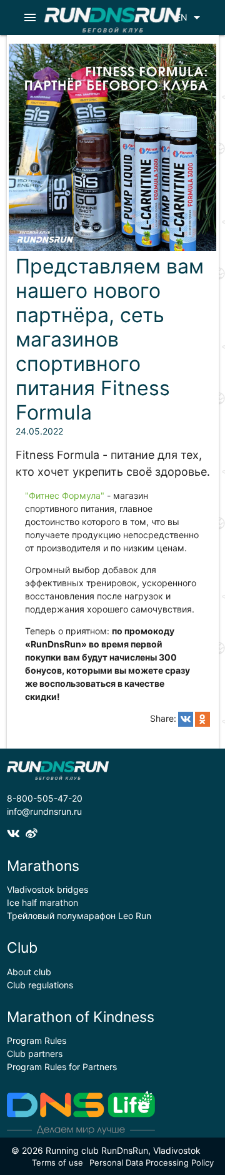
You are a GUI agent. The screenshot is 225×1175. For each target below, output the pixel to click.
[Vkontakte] (16, 833)
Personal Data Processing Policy (151, 1163)
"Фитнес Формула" (64, 495)
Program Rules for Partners (62, 1066)
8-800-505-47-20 (44, 798)
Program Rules (36, 1040)
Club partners (34, 1053)
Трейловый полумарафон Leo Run (79, 915)
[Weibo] (33, 833)
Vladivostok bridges (47, 889)
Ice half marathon (42, 902)
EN (190, 17)
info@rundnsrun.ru (44, 811)
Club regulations (40, 985)
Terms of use (57, 1163)
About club (29, 971)
